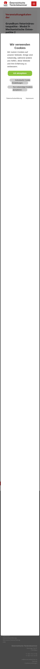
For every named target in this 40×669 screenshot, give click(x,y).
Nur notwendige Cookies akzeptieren (23, 88)
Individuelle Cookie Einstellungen (21, 81)
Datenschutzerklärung (14, 98)
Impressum (30, 98)
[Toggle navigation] (33, 3)
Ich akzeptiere (20, 73)
